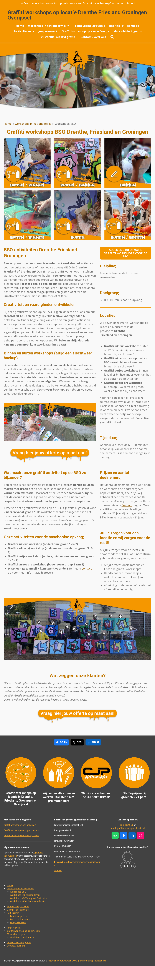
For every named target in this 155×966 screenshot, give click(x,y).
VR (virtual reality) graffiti (19, 942)
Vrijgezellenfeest (18, 922)
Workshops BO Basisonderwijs (25, 894)
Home (8, 123)
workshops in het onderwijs (33, 123)
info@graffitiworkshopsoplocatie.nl (128, 828)
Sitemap (58, 870)
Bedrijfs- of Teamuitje (18, 909)
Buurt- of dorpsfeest (20, 919)
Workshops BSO (65, 123)
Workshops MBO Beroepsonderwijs (27, 901)
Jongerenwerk (13, 927)
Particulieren (13, 912)
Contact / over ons (16, 945)
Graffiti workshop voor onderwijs (20, 824)
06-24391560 (126, 824)
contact (87, 568)
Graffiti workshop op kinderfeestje (23, 930)
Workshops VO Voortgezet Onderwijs (28, 898)
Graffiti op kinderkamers (22, 937)
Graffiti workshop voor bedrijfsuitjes (21, 835)
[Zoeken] (112, 36)
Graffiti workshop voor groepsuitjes (21, 830)
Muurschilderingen (16, 934)
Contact (127, 505)
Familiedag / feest (19, 916)
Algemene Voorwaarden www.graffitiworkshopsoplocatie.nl (77, 960)
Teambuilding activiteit (18, 906)
